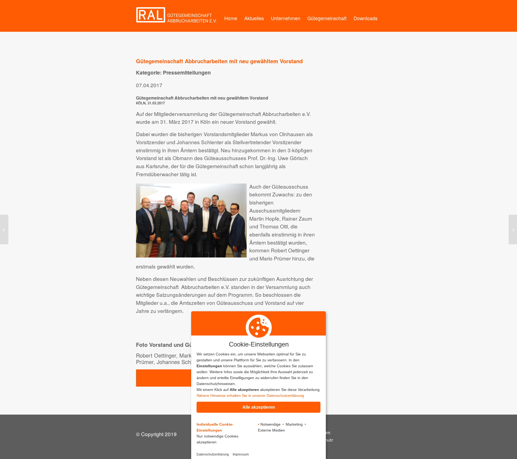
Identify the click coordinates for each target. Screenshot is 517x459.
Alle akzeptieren (258, 407)
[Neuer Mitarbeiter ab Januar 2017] (4, 229)
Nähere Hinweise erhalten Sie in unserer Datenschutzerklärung (250, 395)
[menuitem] (231, 16)
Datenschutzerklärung (213, 454)
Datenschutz (321, 440)
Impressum (319, 433)
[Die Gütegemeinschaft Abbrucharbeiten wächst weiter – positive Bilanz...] (513, 229)
